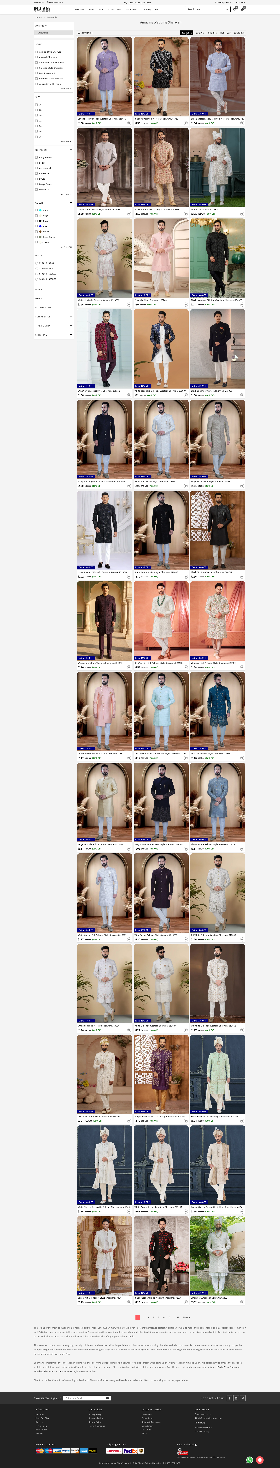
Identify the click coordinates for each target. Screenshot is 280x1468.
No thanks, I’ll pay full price (149, 764)
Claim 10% (196, 750)
